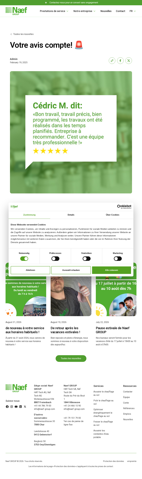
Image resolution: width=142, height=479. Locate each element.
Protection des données (113, 461)
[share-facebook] (120, 60)
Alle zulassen (111, 270)
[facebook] (7, 406)
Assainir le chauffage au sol (103, 393)
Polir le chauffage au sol (103, 402)
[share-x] (128, 60)
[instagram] (11, 406)
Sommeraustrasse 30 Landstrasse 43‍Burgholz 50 (44, 429)
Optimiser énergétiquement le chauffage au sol (102, 412)
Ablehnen (30, 270)
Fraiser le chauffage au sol (103, 423)
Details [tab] (71, 215)
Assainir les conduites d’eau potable (101, 434)
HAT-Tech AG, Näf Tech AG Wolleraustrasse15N (44, 394)
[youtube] (16, 406)
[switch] (55, 258)
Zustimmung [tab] (29, 215)
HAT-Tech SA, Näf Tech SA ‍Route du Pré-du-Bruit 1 (74, 394)
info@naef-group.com (44, 409)
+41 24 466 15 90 (72, 405)
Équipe (126, 397)
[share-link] (112, 60)
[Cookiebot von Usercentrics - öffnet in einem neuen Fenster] (119, 207)
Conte (126, 402)
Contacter (127, 391)
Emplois (127, 414)
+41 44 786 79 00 (42, 405)
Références (129, 408)
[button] (54, 11)
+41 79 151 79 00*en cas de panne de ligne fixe (73, 421)
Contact (120, 11)
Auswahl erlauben (71, 270)
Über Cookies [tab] (112, 215)
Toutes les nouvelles (71, 358)
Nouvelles (106, 11)
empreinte (131, 461)
